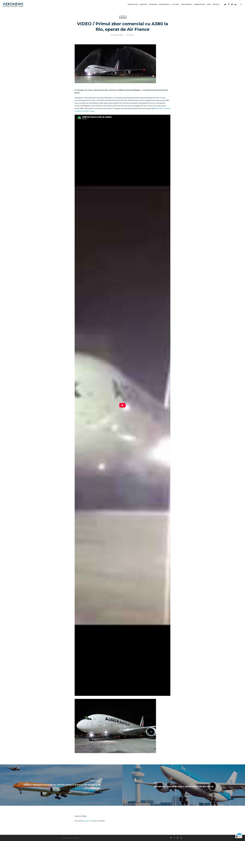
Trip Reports (186, 4)
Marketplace (199, 4)
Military (175, 4)
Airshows (153, 4)
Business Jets (164, 4)
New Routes (133, 4)
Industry (143, 4)
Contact (216, 4)
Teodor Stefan (118, 35)
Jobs (209, 4)
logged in (87, 821)
